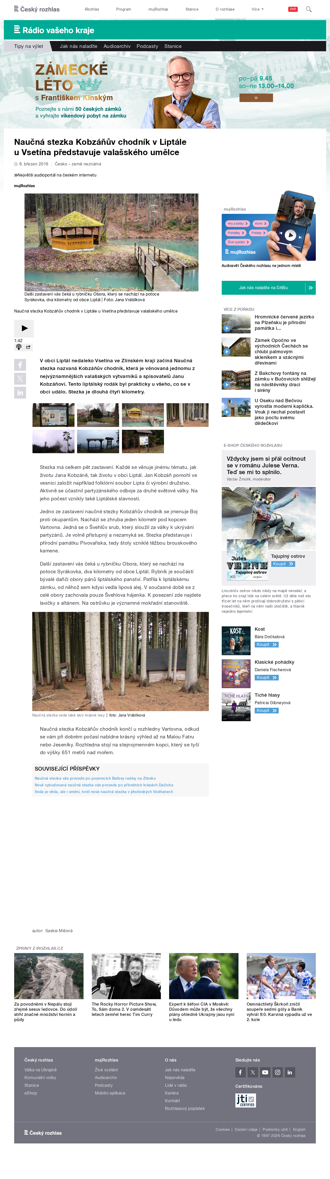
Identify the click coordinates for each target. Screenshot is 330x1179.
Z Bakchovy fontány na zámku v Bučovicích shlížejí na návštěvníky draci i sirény (285, 381)
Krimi (258, 223)
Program (123, 9)
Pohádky (234, 233)
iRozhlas (92, 9)
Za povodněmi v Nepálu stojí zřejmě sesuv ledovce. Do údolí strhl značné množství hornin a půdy (45, 1012)
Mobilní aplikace (110, 1093)
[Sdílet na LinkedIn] (20, 393)
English (299, 1129)
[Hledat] (309, 9)
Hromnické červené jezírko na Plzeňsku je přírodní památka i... (284, 322)
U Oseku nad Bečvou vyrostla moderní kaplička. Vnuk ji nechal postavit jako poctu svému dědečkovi (284, 412)
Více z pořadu (239, 309)
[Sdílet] (28, 347)
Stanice (192, 9)
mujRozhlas (158, 9)
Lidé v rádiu (176, 1085)
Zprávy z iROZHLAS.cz (39, 948)
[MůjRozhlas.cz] (24, 186)
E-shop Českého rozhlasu (253, 445)
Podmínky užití (275, 1129)
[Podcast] (18, 347)
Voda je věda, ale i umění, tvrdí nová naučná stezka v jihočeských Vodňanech (104, 792)
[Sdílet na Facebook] (20, 365)
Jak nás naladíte (78, 46)
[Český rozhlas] (37, 9)
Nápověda (175, 1077)
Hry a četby (236, 223)
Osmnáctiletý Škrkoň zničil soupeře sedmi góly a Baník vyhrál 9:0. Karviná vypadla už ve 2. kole (279, 1012)
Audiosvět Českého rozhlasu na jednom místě (261, 266)
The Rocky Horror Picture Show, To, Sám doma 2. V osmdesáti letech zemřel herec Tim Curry (124, 1009)
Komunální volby (40, 1077)
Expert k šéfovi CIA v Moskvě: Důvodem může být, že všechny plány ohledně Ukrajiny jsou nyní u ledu (201, 1012)
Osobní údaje (246, 1129)
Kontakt (172, 1100)
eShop (30, 1093)
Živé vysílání (236, 242)
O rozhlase (225, 9)
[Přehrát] (24, 329)
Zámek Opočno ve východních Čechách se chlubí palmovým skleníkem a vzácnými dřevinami (281, 352)
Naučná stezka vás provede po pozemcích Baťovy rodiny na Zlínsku (95, 778)
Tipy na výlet (28, 46)
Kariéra (171, 1093)
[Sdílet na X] (20, 379)
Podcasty (147, 46)
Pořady (256, 233)
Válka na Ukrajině (40, 1069)
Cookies (223, 1129)
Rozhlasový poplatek (185, 1108)
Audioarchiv (117, 46)
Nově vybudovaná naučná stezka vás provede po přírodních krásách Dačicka (104, 785)
